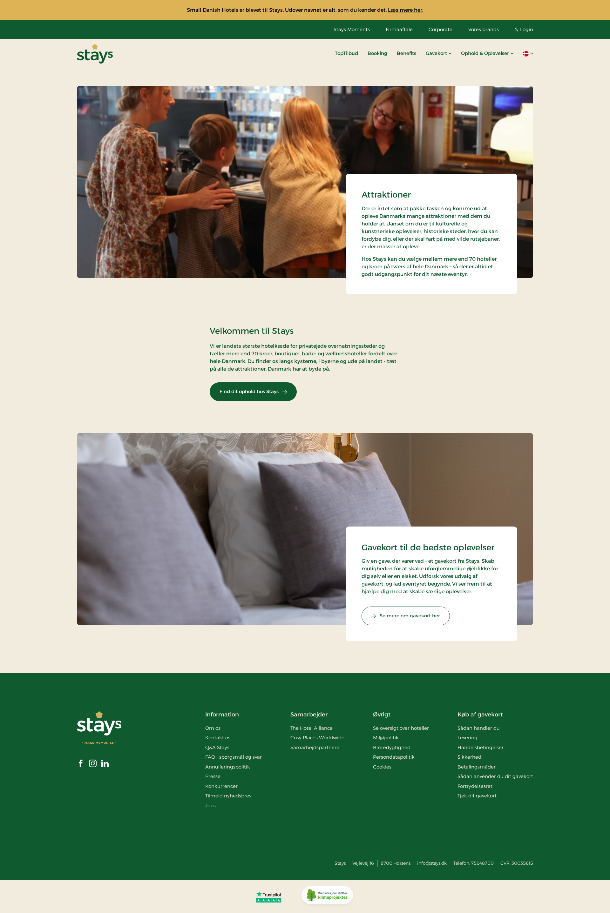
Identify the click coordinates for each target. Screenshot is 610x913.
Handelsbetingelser (481, 747)
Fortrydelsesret (475, 786)
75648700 (482, 863)
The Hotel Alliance (311, 728)
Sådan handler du (479, 728)
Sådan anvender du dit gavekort (495, 776)
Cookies (382, 767)
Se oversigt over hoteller (401, 728)
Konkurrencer (221, 786)
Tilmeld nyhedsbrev (228, 796)
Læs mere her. (405, 10)
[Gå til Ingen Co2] (327, 896)
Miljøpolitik (386, 738)
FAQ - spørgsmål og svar (233, 757)
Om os (212, 728)
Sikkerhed (469, 757)
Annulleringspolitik (227, 767)
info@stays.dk (432, 863)
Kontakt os (217, 738)
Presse (212, 776)
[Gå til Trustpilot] (268, 896)
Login (526, 29)
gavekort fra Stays (457, 561)
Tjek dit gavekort (477, 796)
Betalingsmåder (477, 767)
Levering (468, 738)
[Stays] (95, 54)
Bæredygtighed (391, 747)
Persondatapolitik (394, 757)
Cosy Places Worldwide (317, 738)
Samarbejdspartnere (314, 747)
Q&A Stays (217, 747)
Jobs (210, 805)
